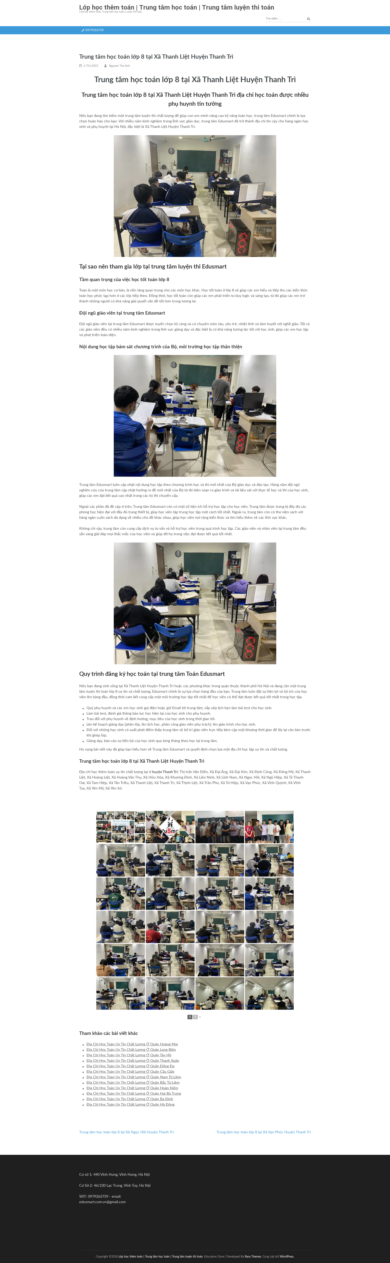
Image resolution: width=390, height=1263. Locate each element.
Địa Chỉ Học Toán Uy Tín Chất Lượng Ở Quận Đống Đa (130, 1066)
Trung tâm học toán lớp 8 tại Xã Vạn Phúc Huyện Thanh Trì (264, 1132)
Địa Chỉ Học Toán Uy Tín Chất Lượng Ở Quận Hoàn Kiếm (132, 1088)
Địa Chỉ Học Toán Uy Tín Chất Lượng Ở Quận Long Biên (131, 1050)
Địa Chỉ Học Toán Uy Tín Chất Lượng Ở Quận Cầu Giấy (130, 1072)
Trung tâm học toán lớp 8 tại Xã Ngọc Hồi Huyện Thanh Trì (126, 1132)
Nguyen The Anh (119, 66)
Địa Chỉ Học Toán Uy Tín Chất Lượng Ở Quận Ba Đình (130, 1099)
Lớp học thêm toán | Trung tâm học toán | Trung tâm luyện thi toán (176, 7)
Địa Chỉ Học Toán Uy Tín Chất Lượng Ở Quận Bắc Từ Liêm (133, 1083)
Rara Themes (253, 1256)
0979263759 (95, 30)
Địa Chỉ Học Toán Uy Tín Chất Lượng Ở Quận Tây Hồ (129, 1055)
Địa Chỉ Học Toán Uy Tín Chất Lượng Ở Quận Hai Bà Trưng (134, 1094)
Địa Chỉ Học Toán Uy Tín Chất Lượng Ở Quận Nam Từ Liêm (134, 1077)
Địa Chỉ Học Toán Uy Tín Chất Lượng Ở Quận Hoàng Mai (132, 1044)
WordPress (287, 1256)
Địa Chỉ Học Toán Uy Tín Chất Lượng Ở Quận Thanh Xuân (133, 1061)
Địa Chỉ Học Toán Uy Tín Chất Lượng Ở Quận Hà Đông (130, 1105)
